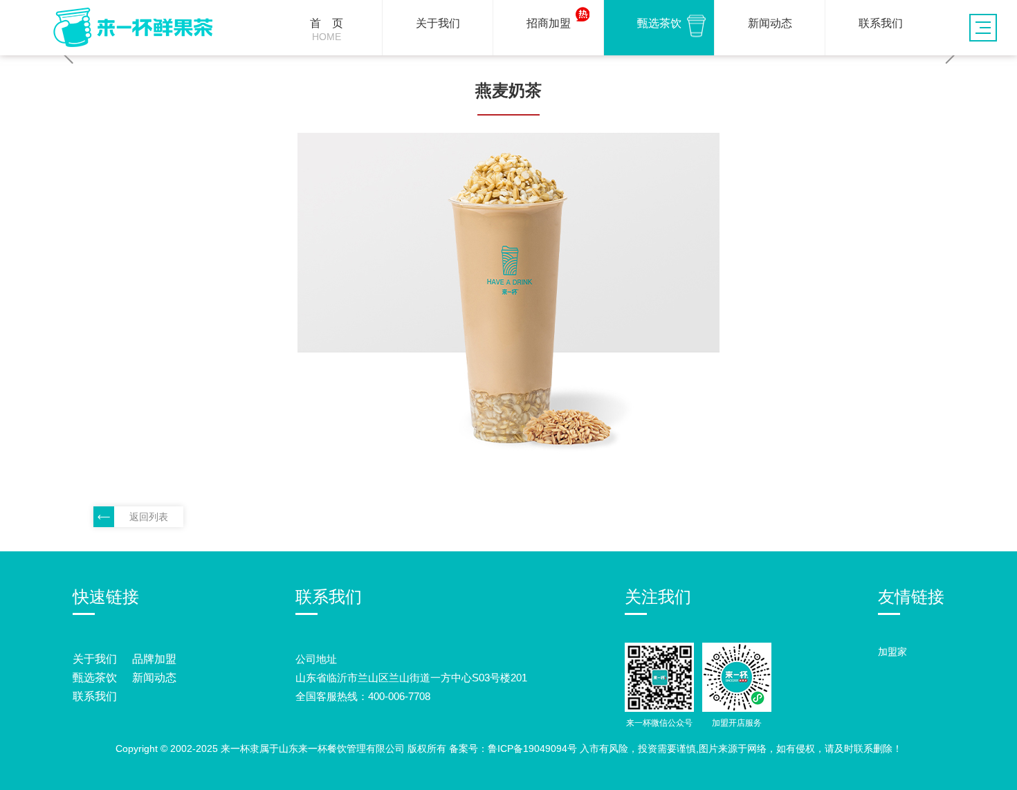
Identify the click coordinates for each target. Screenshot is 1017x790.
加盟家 (892, 651)
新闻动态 (154, 677)
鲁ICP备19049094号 (532, 748)
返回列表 (148, 516)
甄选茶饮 (95, 677)
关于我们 (95, 659)
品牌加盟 (154, 659)
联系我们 (95, 696)
